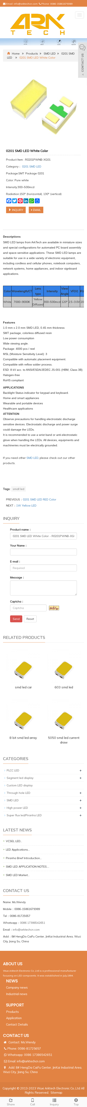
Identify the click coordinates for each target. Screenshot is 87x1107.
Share (11, 1104)
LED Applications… (18, 849)
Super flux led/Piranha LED (24, 815)
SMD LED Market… (18, 875)
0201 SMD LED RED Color (39, 499)
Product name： (21, 529)
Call (32, 1104)
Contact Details (17, 1024)
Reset (30, 619)
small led (18, 489)
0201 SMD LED (31, 166)
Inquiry (54, 1104)
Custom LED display (20, 785)
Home (16, 53)
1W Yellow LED (26, 505)
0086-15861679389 (61, 3)
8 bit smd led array (23, 738)
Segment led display (20, 778)
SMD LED (50, 53)
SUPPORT (15, 1005)
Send (16, 619)
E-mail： (15, 561)
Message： (17, 577)
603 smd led (64, 687)
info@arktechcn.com (26, 3)
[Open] (82, 60)
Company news (17, 987)
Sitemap (56, 1092)
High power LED (17, 808)
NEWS (12, 981)
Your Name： (19, 545)
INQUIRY (17, 210)
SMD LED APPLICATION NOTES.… (27, 866)
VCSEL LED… (14, 841)
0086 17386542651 (32, 923)
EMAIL (36, 210)
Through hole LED (18, 793)
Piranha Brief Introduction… (24, 858)
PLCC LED (13, 770)
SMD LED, (33, 458)
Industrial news (16, 994)
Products (32, 53)
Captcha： (17, 601)
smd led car (23, 687)
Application (14, 1018)
